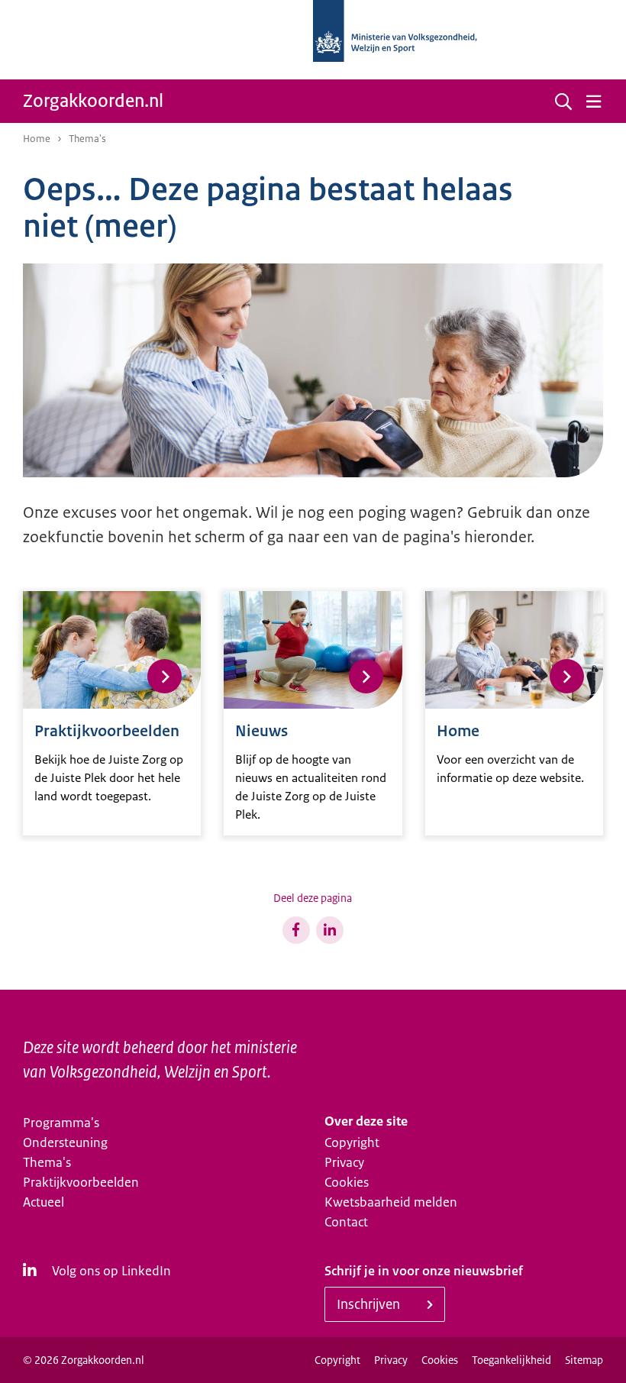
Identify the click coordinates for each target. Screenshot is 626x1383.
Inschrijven (368, 1304)
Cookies (346, 1182)
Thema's (47, 1162)
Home (36, 138)
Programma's (61, 1122)
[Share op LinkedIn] (330, 930)
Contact (346, 1221)
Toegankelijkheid (511, 1360)
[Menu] (594, 101)
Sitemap (584, 1360)
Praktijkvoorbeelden (81, 1182)
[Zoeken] (563, 101)
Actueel (43, 1202)
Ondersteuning (65, 1142)
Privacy (344, 1162)
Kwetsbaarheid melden (390, 1202)
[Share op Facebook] (296, 930)
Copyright (351, 1142)
